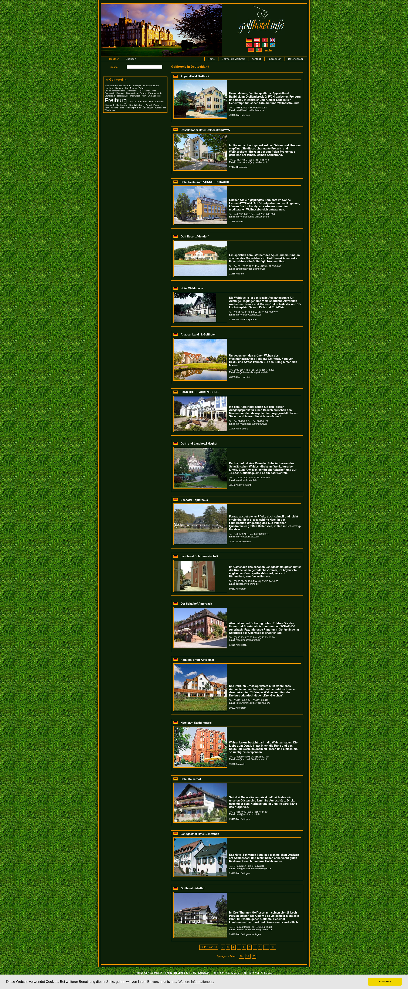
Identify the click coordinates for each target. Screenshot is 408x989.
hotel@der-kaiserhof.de (248, 814)
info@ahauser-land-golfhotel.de (252, 372)
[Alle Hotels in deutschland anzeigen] (249, 39)
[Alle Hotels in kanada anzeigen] (257, 44)
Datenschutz (296, 59)
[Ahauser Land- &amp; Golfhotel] (200, 340)
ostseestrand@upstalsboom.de (252, 162)
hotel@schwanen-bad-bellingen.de (253, 868)
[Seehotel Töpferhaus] (200, 505)
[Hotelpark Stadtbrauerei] (200, 728)
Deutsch (114, 59)
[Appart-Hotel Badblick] (200, 81)
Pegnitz (120, 93)
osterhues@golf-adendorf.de (250, 268)
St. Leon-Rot (154, 96)
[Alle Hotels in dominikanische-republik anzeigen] (272, 44)
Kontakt (256, 59)
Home (211, 59)
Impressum (274, 59)
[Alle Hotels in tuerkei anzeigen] (249, 44)
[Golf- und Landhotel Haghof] (200, 449)
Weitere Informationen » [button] (196, 981)
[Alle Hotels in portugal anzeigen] (259, 50)
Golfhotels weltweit (233, 59)
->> (273, 947)
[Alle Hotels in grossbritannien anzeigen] (272, 39)
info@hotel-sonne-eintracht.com (252, 216)
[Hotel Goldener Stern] (161, 5)
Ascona (114, 108)
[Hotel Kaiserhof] (200, 784)
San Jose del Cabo (134, 88)
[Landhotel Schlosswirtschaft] (194, 562)
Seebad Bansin (156, 101)
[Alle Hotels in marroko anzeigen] (251, 50)
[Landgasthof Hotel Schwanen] (200, 839)
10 (266, 947)
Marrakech (135, 96)
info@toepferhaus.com (247, 536)
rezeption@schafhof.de (248, 640)
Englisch (131, 59)
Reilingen (132, 91)
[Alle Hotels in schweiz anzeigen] (265, 39)
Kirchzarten (122, 105)
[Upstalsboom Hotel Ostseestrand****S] (200, 135)
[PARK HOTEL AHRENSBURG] (200, 397)
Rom (107, 108)
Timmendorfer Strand (136, 93)
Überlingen (148, 108)
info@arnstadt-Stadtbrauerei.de (252, 759)
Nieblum (119, 88)
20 (247, 956)
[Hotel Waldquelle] (195, 294)
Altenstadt (110, 105)
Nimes (147, 91)
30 (254, 956)
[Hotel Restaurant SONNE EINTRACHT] (200, 187)
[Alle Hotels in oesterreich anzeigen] (257, 39)
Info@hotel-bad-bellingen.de (250, 110)
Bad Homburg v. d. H (130, 108)
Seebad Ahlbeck (151, 85)
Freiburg (116, 100)
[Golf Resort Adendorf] (200, 242)
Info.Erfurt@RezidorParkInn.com (253, 703)
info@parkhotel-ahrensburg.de (251, 423)
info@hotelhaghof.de (246, 480)
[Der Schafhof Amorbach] (200, 609)
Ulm (144, 96)
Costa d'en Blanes (138, 101)
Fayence (157, 105)
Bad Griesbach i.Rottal (140, 105)
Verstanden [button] (385, 981)
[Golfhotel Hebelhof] (200, 894)
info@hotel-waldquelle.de (248, 314)
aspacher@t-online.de (247, 584)
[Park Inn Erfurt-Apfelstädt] (200, 665)
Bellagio (137, 85)
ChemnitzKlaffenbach (115, 91)
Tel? (141, 91)
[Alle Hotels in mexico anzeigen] (265, 44)
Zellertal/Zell (122, 96)
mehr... (269, 50)
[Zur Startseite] (261, 5)
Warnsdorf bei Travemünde (118, 85)
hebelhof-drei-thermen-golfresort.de (254, 929)
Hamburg (109, 88)
